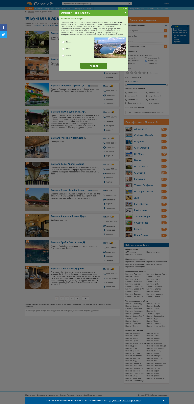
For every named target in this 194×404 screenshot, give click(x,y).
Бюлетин (123, 9)
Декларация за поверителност (126, 400)
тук (110, 400)
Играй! (93, 65)
